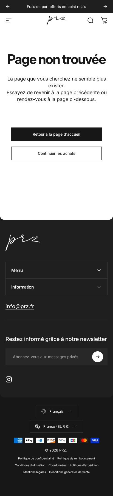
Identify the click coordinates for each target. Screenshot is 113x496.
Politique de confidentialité (36, 458)
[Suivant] (105, 6)
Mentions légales (34, 472)
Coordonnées (57, 465)
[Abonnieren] (97, 356)
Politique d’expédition (84, 465)
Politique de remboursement (76, 458)
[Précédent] (8, 6)
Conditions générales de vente (69, 472)
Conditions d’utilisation (30, 465)
